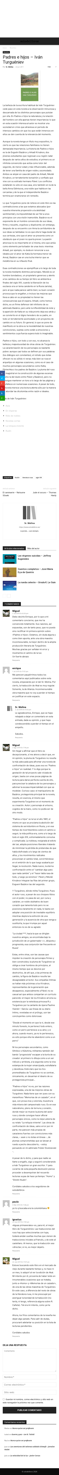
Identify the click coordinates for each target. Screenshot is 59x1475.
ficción (17, 477)
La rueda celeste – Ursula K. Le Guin (37, 582)
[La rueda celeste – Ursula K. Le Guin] (9, 585)
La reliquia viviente (15, 426)
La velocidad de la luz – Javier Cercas (25, 1455)
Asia (8, 405)
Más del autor (33, 548)
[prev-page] (4, 596)
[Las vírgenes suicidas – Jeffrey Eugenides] (9, 559)
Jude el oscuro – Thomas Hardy (44, 494)
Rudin (8, 431)
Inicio (5, 48)
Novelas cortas (13, 421)
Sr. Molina (9, 67)
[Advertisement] (29, 18)
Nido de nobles (13, 415)
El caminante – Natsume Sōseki (14, 494)
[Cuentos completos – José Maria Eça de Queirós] (9, 572)
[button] (4, 41)
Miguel (16, 611)
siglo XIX (39, 477)
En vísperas (11, 410)
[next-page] (9, 596)
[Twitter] (29, 535)
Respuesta (16, 660)
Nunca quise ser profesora (23, 1428)
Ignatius (16, 1219)
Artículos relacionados (14, 548)
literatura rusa (28, 477)
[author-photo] (29, 519)
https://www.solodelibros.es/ (29, 527)
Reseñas (13, 48)
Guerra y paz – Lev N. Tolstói (23, 1434)
